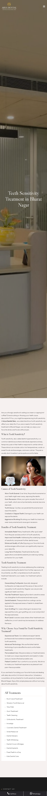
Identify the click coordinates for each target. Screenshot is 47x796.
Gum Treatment (12, 711)
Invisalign (10, 723)
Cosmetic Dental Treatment (16, 728)
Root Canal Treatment (15, 699)
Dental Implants (12, 748)
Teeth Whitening (12, 740)
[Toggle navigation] (44, 7)
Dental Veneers (12, 736)
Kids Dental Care (13, 756)
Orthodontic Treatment (15, 719)
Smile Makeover (12, 732)
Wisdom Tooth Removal (15, 703)
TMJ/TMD (10, 707)
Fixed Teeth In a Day (14, 752)
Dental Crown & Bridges (15, 744)
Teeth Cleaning (12, 715)
